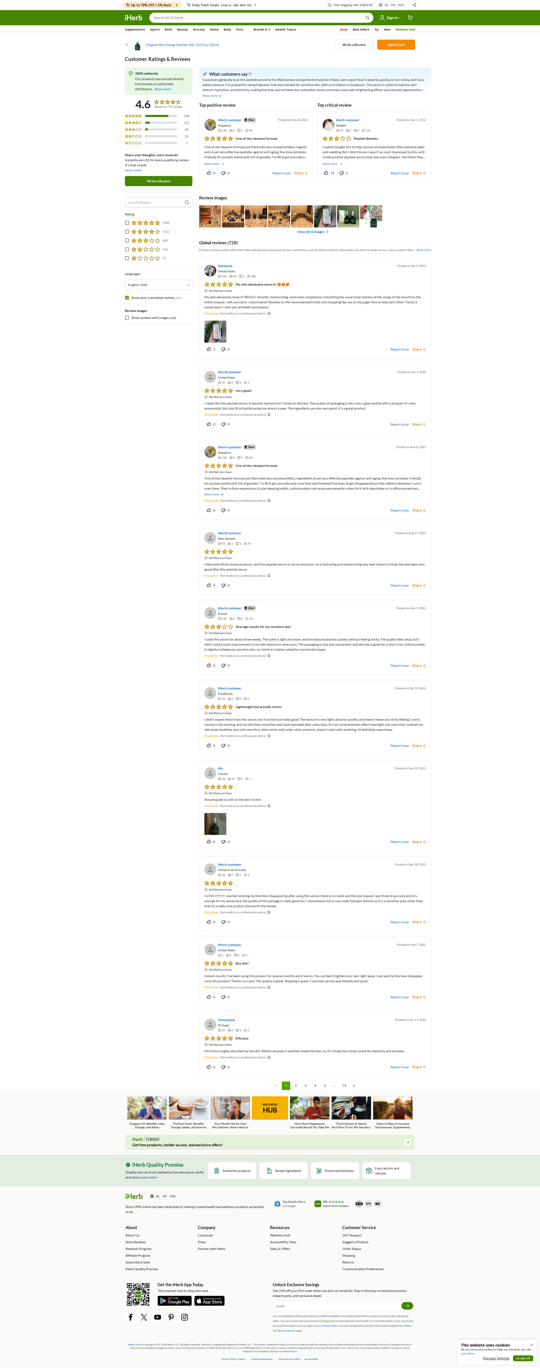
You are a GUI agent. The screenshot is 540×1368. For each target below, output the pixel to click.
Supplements (135, 29)
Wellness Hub (405, 29)
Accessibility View (283, 1242)
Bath (168, 29)
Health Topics (285, 29)
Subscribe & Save (138, 1262)
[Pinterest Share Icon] (171, 1317)
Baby (227, 29)
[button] (414, 5)
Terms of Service (286, 1330)
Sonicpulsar (226, 1020)
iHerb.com (134, 1344)
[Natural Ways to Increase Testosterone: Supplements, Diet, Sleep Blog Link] (393, 1113)
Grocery (199, 29)
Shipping (348, 1255)
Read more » (290, 1351)
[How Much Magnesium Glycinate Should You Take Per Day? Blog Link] (310, 1113)
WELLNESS (270, 1108)
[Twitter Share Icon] (144, 1317)
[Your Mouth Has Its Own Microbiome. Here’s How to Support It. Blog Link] (230, 1113)
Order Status (351, 1249)
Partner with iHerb (211, 1249)
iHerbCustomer (230, 372)
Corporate (205, 1235)
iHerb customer (230, 120)
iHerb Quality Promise (142, 1269)
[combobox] (158, 285)
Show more (211, 163)
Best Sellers (360, 29)
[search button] (367, 18)
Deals (343, 29)
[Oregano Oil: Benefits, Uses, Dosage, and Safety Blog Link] (147, 1112)
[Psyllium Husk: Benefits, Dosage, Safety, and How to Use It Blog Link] (189, 1113)
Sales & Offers (280, 1249)
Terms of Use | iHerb (289, 1359)
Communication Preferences (363, 1269)
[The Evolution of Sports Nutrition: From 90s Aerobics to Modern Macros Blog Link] (351, 1113)
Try (376, 29)
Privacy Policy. (331, 1325)
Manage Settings (496, 1358)
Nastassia (225, 266)
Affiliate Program (138, 1255)
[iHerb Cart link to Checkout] (410, 17)
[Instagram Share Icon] (184, 1317)
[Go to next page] (354, 1086)
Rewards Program (138, 1249)
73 (344, 1085)
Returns (348, 1262)
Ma (220, 768)
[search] (187, 202)
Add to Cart (396, 45)
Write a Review (354, 45)
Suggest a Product (355, 1242)
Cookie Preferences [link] (262, 1359)
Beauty (182, 29)
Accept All (523, 1358)
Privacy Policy (404, 1325)
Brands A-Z (262, 29)
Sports (155, 29)
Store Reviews (136, 1242)
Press (202, 1242)
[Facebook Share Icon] (130, 1317)
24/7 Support (352, 1235)
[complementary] (261, 1359)
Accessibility (311, 1359)
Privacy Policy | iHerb (234, 1359)
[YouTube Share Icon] (157, 1317)
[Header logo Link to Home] (134, 17)
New (387, 29)
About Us (132, 1235)
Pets (239, 29)
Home (214, 29)
